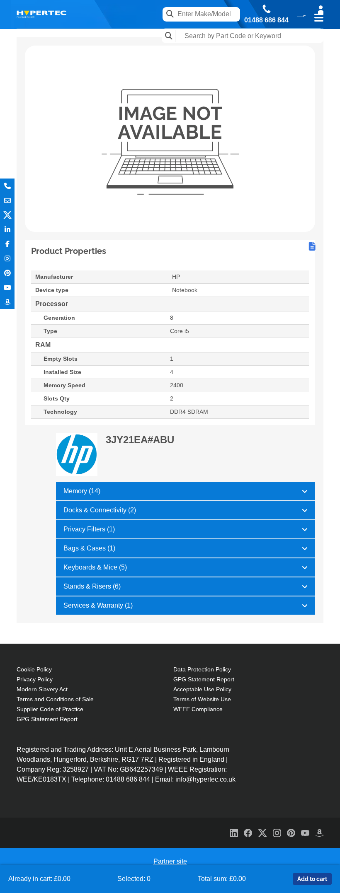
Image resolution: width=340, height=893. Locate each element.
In (7, 229)
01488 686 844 (266, 20)
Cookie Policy (34, 669)
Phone (7, 186)
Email (7, 200)
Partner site (170, 861)
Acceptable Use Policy (202, 689)
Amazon (7, 301)
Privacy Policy (35, 679)
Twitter (7, 215)
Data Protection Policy (202, 669)
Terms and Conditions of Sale (55, 699)
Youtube (7, 287)
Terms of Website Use (202, 699)
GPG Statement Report (47, 719)
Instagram (7, 258)
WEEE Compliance (198, 709)
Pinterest (7, 272)
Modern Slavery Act (42, 689)
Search (169, 36)
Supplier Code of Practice (50, 709)
